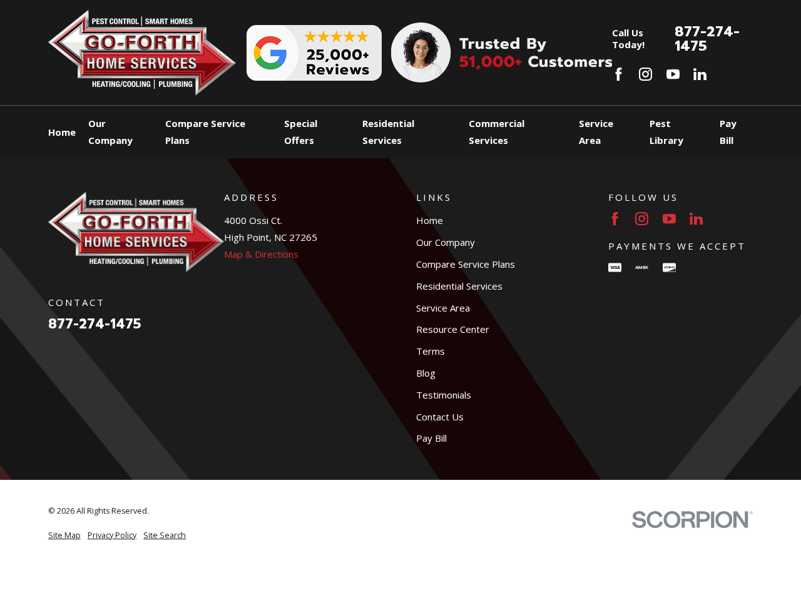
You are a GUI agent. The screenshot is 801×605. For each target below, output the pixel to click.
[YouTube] (673, 74)
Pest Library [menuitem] (666, 131)
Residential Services (459, 286)
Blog (426, 373)
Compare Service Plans (465, 264)
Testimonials (443, 395)
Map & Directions (261, 254)
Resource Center (452, 329)
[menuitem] (64, 536)
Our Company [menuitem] (110, 131)
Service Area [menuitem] (596, 131)
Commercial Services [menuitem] (496, 131)
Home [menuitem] (62, 132)
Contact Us (440, 416)
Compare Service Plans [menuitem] (205, 131)
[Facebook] (618, 74)
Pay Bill (431, 438)
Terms (430, 351)
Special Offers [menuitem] (300, 131)
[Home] (142, 52)
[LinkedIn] (700, 74)
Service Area (443, 308)
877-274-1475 (707, 38)
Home (429, 220)
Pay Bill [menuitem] (728, 131)
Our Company (445, 242)
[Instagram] (645, 74)
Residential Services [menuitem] (388, 131)
